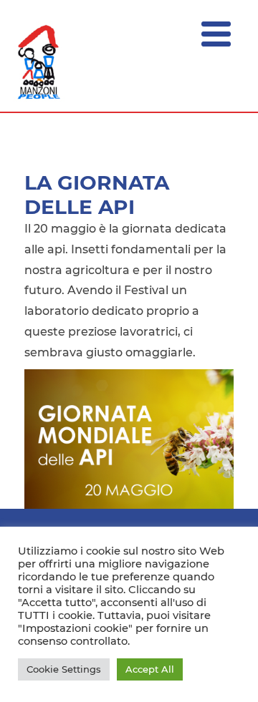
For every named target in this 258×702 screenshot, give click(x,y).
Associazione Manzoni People (39, 62)
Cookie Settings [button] (64, 669)
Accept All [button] (149, 669)
